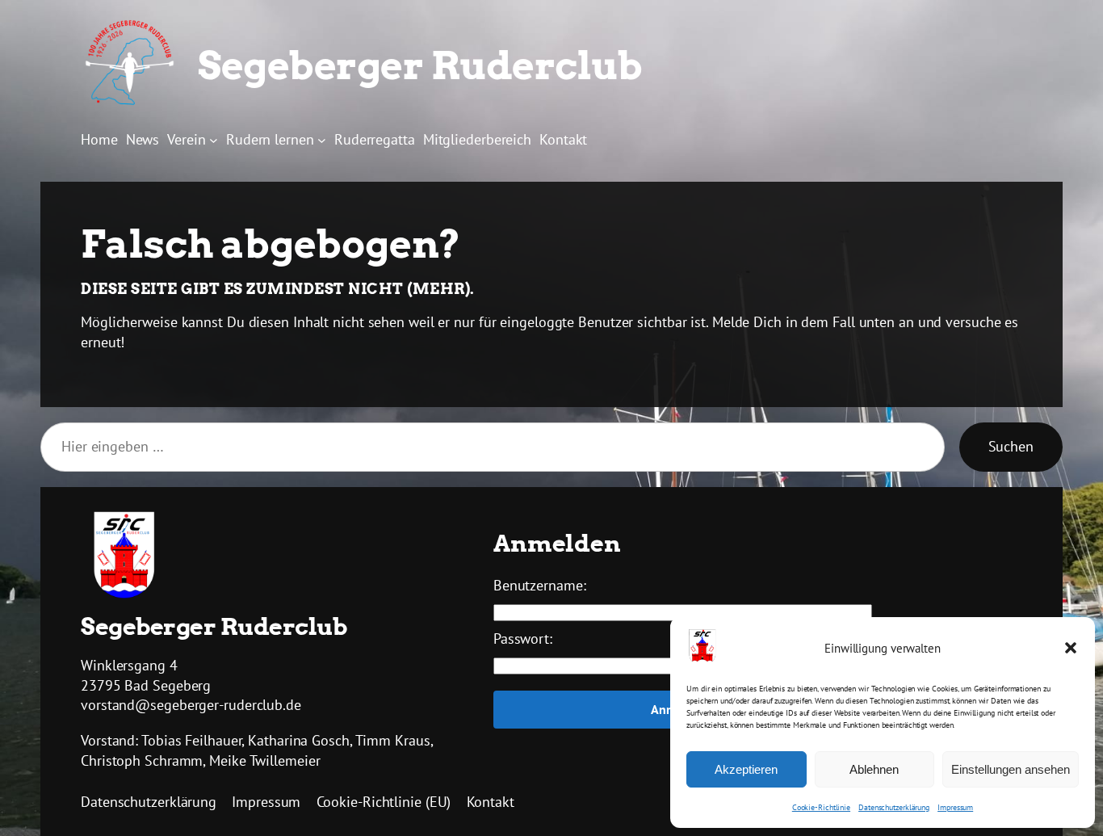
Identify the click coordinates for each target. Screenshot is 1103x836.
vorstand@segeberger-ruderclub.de (191, 704)
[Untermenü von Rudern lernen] (321, 139)
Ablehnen (874, 769)
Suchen (1011, 446)
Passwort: (522, 638)
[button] (1071, 648)
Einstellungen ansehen (1010, 769)
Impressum (955, 807)
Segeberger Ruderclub (420, 65)
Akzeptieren (746, 769)
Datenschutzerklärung (893, 807)
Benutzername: (539, 585)
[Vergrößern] (147, 532)
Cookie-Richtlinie (821, 807)
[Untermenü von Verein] (213, 139)
